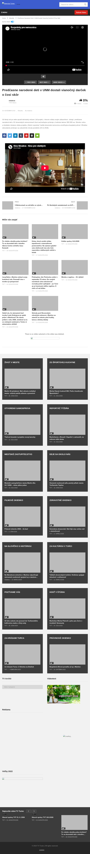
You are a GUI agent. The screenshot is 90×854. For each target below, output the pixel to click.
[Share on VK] (32, 135)
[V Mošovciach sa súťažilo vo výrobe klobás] (22, 205)
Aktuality (20, 110)
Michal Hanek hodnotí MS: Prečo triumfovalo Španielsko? (66, 392)
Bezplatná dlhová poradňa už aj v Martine (65, 667)
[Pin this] (26, 135)
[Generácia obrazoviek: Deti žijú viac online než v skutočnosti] (67, 516)
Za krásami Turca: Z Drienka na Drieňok (19, 667)
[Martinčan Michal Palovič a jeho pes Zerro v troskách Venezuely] (67, 608)
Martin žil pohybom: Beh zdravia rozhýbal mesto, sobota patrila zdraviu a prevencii (20, 392)
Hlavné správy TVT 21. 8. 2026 (13, 817)
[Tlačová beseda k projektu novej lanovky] (22, 425)
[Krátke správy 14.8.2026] (74, 231)
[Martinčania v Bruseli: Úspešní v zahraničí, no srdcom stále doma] (67, 425)
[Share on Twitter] (10, 135)
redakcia (12, 100)
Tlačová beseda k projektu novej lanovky (19, 437)
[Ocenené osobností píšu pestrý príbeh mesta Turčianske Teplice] (67, 471)
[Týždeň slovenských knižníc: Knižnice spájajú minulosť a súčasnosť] (67, 562)
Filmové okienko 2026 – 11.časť (16, 529)
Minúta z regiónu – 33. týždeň (72, 277)
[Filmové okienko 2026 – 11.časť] (22, 516)
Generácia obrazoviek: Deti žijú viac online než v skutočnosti (67, 530)
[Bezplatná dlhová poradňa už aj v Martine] (67, 654)
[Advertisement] (18, 731)
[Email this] (37, 135)
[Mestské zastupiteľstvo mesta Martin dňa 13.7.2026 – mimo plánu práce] (22, 471)
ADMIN (41, 850)
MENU (5, 12)
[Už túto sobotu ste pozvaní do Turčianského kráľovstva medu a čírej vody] (22, 608)
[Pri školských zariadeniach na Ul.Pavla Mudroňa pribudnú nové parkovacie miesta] (67, 205)
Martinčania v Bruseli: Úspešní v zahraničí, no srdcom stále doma (67, 438)
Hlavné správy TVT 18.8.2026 (42, 817)
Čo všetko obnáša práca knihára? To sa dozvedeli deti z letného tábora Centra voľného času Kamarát (74, 833)
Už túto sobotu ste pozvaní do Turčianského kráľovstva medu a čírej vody (21, 622)
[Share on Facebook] (4, 135)
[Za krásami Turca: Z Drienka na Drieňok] (22, 654)
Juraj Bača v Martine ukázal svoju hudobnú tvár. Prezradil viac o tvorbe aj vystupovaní (14, 279)
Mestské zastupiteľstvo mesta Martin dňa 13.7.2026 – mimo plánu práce (19, 484)
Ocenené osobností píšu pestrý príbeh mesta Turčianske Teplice (66, 484)
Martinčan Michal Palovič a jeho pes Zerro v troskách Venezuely (66, 622)
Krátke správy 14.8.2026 (70, 241)
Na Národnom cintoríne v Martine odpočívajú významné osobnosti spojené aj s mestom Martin (21, 576)
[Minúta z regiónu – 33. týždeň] (74, 267)
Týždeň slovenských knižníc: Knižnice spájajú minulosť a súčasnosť (67, 576)
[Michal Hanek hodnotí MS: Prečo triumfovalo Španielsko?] (67, 379)
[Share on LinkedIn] (15, 135)
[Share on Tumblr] (21, 135)
